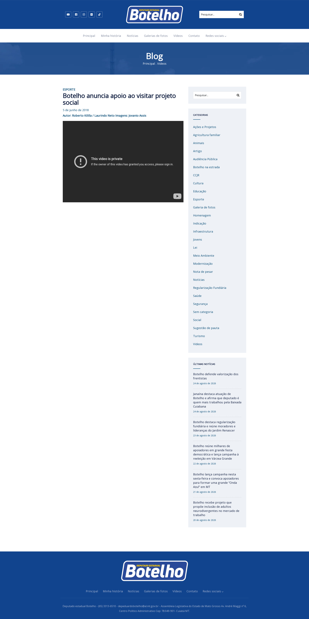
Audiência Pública (205, 159)
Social (197, 320)
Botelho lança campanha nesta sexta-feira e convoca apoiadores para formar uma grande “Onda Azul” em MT (216, 480)
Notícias (132, 36)
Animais (198, 143)
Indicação (199, 223)
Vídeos (178, 36)
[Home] (154, 14)
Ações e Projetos (204, 127)
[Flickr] (92, 14)
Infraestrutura (203, 231)
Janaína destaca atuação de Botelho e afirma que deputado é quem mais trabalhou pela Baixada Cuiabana (217, 400)
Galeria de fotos (204, 207)
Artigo (197, 151)
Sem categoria (203, 312)
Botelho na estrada (206, 167)
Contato (194, 36)
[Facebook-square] (76, 14)
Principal (89, 36)
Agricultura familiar (206, 135)
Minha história (111, 36)
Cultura (198, 183)
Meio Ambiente (203, 255)
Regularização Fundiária (209, 288)
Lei (195, 247)
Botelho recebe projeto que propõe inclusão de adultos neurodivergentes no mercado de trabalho (216, 508)
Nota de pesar (203, 272)
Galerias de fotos (156, 36)
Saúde (197, 296)
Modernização (203, 264)
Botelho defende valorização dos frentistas (215, 376)
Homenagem (202, 215)
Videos (161, 63)
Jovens (197, 239)
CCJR (196, 175)
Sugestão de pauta (206, 328)
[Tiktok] (99, 14)
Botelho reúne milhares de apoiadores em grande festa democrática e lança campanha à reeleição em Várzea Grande (216, 452)
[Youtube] (68, 14)
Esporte (198, 199)
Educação (199, 191)
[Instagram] (84, 14)
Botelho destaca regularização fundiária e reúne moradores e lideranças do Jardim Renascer (214, 426)
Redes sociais (215, 36)
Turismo (199, 336)
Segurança (200, 304)
